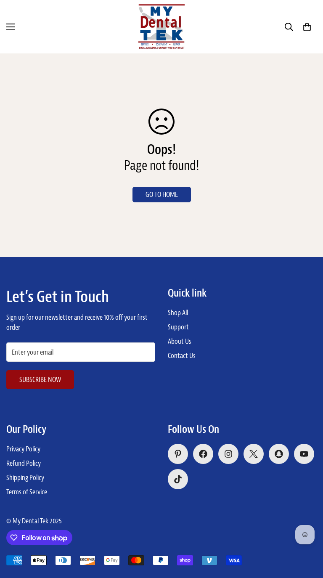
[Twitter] (254, 454)
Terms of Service (26, 491)
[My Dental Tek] (161, 26)
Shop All (178, 312)
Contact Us (182, 355)
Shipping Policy (25, 477)
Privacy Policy (23, 448)
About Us (179, 341)
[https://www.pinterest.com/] (178, 454)
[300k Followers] (203, 454)
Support (178, 326)
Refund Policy (23, 463)
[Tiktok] (178, 479)
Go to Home (162, 194)
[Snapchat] (279, 454)
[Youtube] (304, 454)
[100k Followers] (228, 454)
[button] (307, 27)
